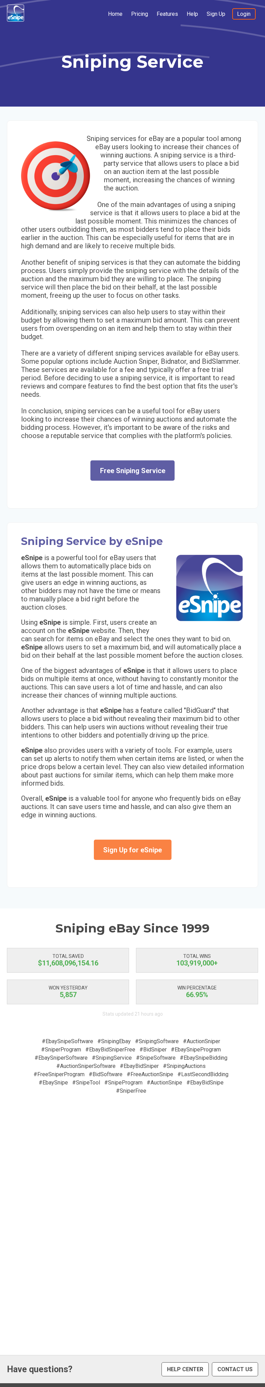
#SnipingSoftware (157, 1041)
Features (167, 14)
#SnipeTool (86, 1082)
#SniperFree (131, 1091)
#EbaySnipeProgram (196, 1049)
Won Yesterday (68, 988)
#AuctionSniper (201, 1041)
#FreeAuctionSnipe (150, 1074)
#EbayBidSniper (139, 1066)
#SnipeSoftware (156, 1058)
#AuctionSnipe (164, 1082)
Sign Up (216, 14)
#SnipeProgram (123, 1082)
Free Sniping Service (132, 471)
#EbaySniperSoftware (61, 1058)
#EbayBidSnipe (205, 1082)
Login (244, 14)
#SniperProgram (61, 1049)
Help (192, 14)
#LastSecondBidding (202, 1074)
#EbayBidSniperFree (110, 1049)
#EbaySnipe (53, 1082)
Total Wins (197, 956)
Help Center (185, 1369)
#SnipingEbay (114, 1041)
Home (115, 14)
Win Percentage (197, 988)
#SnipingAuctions (184, 1066)
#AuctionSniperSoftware (86, 1066)
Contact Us (235, 1369)
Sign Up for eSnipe (132, 850)
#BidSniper (153, 1049)
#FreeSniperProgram (59, 1074)
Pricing (139, 14)
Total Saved (68, 956)
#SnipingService (112, 1058)
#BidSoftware (105, 1074)
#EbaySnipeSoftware (67, 1041)
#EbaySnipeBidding (203, 1058)
